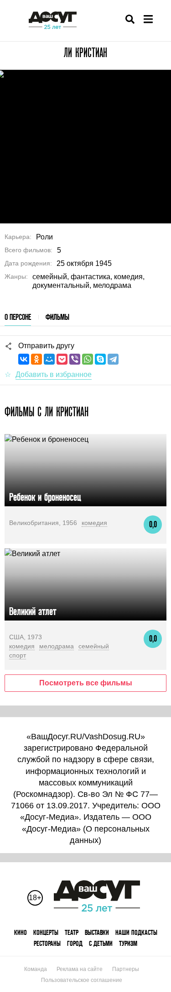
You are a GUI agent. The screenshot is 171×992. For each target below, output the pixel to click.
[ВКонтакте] (23, 359)
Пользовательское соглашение (81, 980)
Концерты (45, 932)
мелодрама (56, 646)
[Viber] (74, 359)
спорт (17, 655)
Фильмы (57, 317)
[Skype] (100, 359)
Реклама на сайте (80, 969)
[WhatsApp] (87, 359)
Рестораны (47, 943)
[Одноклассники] (36, 359)
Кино (20, 932)
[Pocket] (62, 359)
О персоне (18, 317)
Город (75, 943)
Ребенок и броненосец (45, 497)
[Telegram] (113, 359)
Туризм (128, 943)
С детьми (101, 943)
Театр (71, 932)
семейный (93, 646)
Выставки (97, 932)
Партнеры (125, 969)
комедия (94, 522)
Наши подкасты (136, 932)
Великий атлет (33, 611)
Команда (35, 969)
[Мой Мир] (49, 359)
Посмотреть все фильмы (85, 683)
